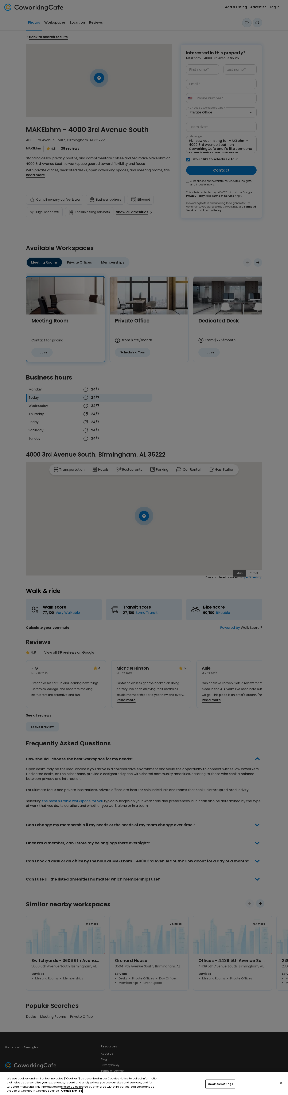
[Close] (281, 1082)
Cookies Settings (220, 1084)
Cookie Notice (71, 1091)
